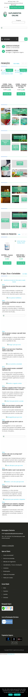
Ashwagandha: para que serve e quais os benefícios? (12, 422)
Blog (3, 284)
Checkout (5, 597)
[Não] (26, 692)
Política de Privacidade (9, 574)
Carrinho (5, 594)
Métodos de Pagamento (9, 561)
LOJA (19, 234)
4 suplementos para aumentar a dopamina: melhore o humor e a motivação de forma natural (13, 505)
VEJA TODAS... (17, 63)
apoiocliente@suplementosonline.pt (14, 533)
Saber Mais (17, 694)
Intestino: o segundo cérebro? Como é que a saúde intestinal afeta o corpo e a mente (13, 388)
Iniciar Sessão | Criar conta (16, 7)
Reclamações (6, 571)
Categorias (7, 39)
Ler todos (24, 274)
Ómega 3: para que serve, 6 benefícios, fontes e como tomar (12, 350)
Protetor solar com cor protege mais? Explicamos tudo (12, 454)
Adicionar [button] (6, 94)
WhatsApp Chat (11, 654)
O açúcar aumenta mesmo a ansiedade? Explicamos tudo (12, 369)
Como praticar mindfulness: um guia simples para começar (13, 303)
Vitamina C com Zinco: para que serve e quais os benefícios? (14, 487)
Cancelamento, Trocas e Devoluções (12, 565)
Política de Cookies (8, 577)
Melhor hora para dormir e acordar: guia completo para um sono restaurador (12, 406)
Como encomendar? (8, 555)
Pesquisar (18, 20)
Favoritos (5, 591)
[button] (25, 39)
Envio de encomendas (8, 558)
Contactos (5, 568)
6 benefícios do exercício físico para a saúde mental (13, 287)
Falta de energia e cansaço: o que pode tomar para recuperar (14, 334)
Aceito (10, 694)
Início (4, 588)
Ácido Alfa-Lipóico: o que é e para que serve (13, 470)
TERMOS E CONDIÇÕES (8, 545)
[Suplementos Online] (14, 28)
